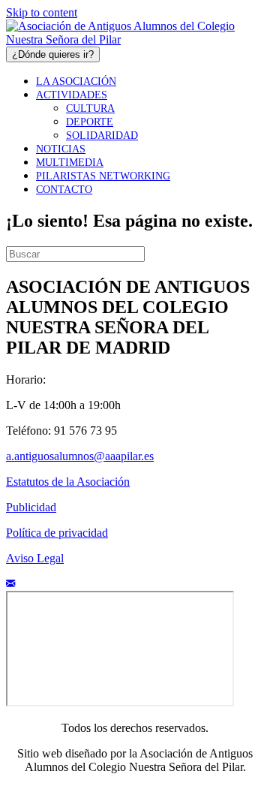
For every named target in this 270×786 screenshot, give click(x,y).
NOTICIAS (61, 149)
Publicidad (31, 507)
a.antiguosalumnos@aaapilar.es (80, 456)
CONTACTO (64, 189)
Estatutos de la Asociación (68, 481)
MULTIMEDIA (70, 162)
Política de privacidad (57, 532)
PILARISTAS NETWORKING (103, 176)
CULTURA (90, 108)
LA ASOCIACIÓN (76, 81)
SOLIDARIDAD (102, 135)
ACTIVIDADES (71, 95)
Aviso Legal (35, 558)
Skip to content (41, 12)
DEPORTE (89, 122)
